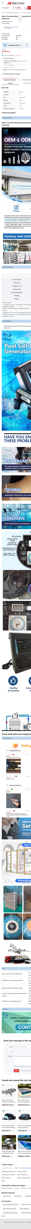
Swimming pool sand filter (9, 1171)
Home (3, 12)
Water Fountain (6, 1178)
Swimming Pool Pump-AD (8, 1174)
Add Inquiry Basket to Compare (12, 74)
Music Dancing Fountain (23, 1178)
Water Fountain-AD (22, 1174)
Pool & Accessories (26, 12)
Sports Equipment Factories (10, 1204)
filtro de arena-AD (22, 1171)
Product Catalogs (26, 1168)
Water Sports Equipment (9, 1208)
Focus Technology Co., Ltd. (22, 1222)
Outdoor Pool (17, 1196)
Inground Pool (7, 1196)
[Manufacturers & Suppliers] (15, 3)
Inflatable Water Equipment (10, 1213)
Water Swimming (24, 1208)
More (3, 1216)
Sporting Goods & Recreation (13, 12)
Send (16, 1070)
